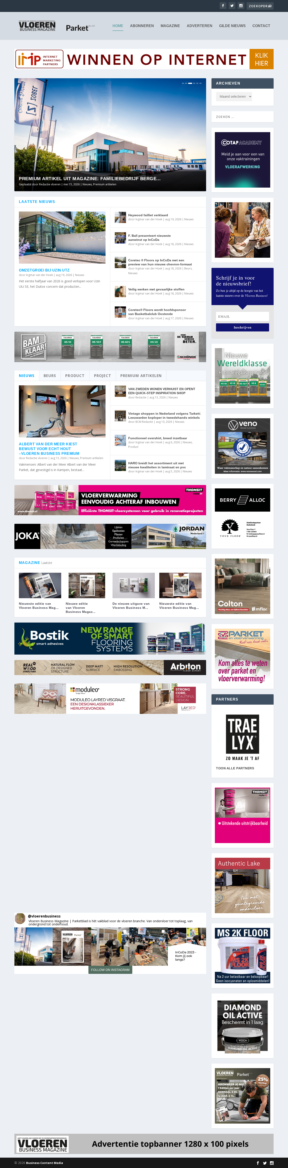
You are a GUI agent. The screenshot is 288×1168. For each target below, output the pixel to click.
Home (117, 26)
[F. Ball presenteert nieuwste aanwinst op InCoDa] (120, 238)
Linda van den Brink (51, 184)
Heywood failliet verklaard (148, 215)
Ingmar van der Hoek (39, 275)
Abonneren (142, 26)
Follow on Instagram (110, 970)
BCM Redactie (144, 422)
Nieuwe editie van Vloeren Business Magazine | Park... (90, 178)
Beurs (188, 268)
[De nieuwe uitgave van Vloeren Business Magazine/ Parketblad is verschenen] (133, 585)
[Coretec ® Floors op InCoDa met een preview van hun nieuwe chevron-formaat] (120, 262)
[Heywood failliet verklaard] (120, 217)
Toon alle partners (235, 768)
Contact (261, 26)
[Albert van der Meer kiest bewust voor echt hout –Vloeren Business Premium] (62, 411)
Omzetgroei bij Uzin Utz (44, 270)
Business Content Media (44, 1163)
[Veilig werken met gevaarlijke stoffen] (120, 291)
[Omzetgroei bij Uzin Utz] (62, 238)
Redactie (140, 397)
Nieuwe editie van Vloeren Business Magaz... (81, 608)
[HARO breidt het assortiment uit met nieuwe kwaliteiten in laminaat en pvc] (120, 465)
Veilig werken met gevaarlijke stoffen (156, 289)
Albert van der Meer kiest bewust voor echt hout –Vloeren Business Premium (49, 448)
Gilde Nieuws (232, 26)
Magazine (170, 26)
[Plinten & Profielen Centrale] (242, 737)
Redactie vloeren (36, 458)
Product (133, 447)
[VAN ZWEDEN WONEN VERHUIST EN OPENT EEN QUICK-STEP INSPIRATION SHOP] (120, 391)
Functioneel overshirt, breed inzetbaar (157, 438)
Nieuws (104, 184)
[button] (33, 946)
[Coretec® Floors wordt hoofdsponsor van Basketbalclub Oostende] (120, 312)
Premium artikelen (91, 458)
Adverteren (199, 26)
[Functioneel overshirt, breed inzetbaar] (120, 440)
